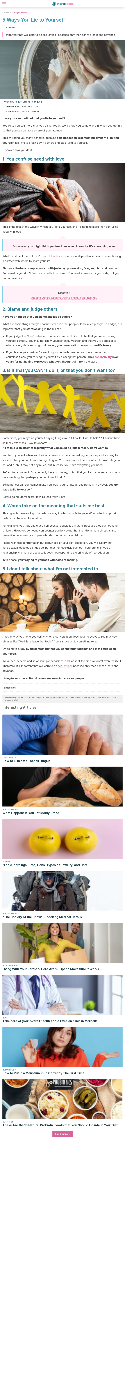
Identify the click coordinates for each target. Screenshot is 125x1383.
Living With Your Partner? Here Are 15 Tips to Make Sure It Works (50, 969)
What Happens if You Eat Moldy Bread (30, 813)
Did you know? (20, 12)
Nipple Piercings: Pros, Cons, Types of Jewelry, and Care (45, 865)
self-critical (65, 666)
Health (6, 1018)
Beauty (6, 862)
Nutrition (8, 1122)
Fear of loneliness (52, 256)
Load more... (62, 1134)
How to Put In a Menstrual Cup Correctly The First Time (43, 1073)
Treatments (9, 757)
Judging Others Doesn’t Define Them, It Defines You (64, 297)
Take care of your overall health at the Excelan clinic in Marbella (50, 1021)
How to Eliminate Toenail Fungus (26, 761)
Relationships (10, 966)
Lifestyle (6, 12)
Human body (9, 1070)
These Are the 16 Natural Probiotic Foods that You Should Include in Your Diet (60, 1125)
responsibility (102, 357)
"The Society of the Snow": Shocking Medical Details (42, 917)
